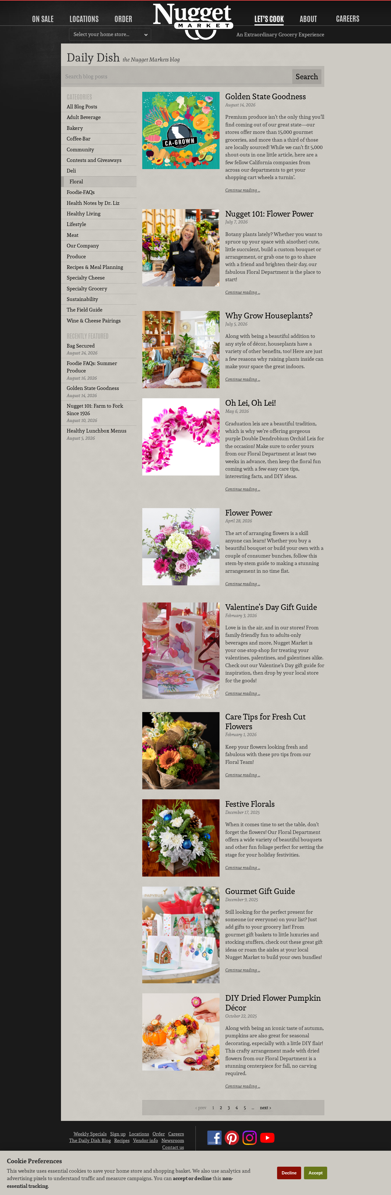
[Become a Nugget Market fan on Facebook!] (214, 1143)
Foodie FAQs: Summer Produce (92, 370)
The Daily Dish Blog (90, 1140)
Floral (76, 181)
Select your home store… (101, 34)
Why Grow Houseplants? (268, 316)
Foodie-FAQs (81, 192)
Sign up (118, 1134)
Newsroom (172, 1140)
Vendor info (145, 1140)
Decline (289, 1172)
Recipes (122, 1140)
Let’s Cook (269, 18)
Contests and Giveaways (94, 160)
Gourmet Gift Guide (260, 891)
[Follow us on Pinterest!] (232, 1143)
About (308, 18)
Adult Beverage (84, 117)
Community (80, 149)
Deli (71, 170)
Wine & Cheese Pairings (94, 320)
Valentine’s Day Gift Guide (271, 607)
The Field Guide (84, 309)
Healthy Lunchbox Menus (97, 434)
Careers (347, 18)
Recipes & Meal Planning (95, 267)
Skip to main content (27, 4)
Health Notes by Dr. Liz (93, 203)
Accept (316, 1172)
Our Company (83, 245)
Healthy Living (83, 213)
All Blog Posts (82, 106)
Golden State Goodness (93, 391)
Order (123, 18)
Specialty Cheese (86, 277)
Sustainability (82, 299)
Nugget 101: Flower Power (269, 214)
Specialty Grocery (87, 288)
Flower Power (248, 513)
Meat (72, 235)
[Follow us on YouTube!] (267, 1143)
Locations (84, 18)
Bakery (75, 128)
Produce (76, 256)
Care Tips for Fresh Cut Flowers (265, 722)
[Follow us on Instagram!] (249, 1143)
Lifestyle (76, 224)
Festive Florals (250, 804)
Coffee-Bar (78, 138)
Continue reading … (242, 190)
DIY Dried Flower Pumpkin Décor (273, 1003)
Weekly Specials (90, 1134)
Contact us (173, 1147)
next (264, 1107)
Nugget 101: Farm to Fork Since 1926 (95, 413)
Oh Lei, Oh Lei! (250, 403)
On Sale (43, 18)
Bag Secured (82, 349)
